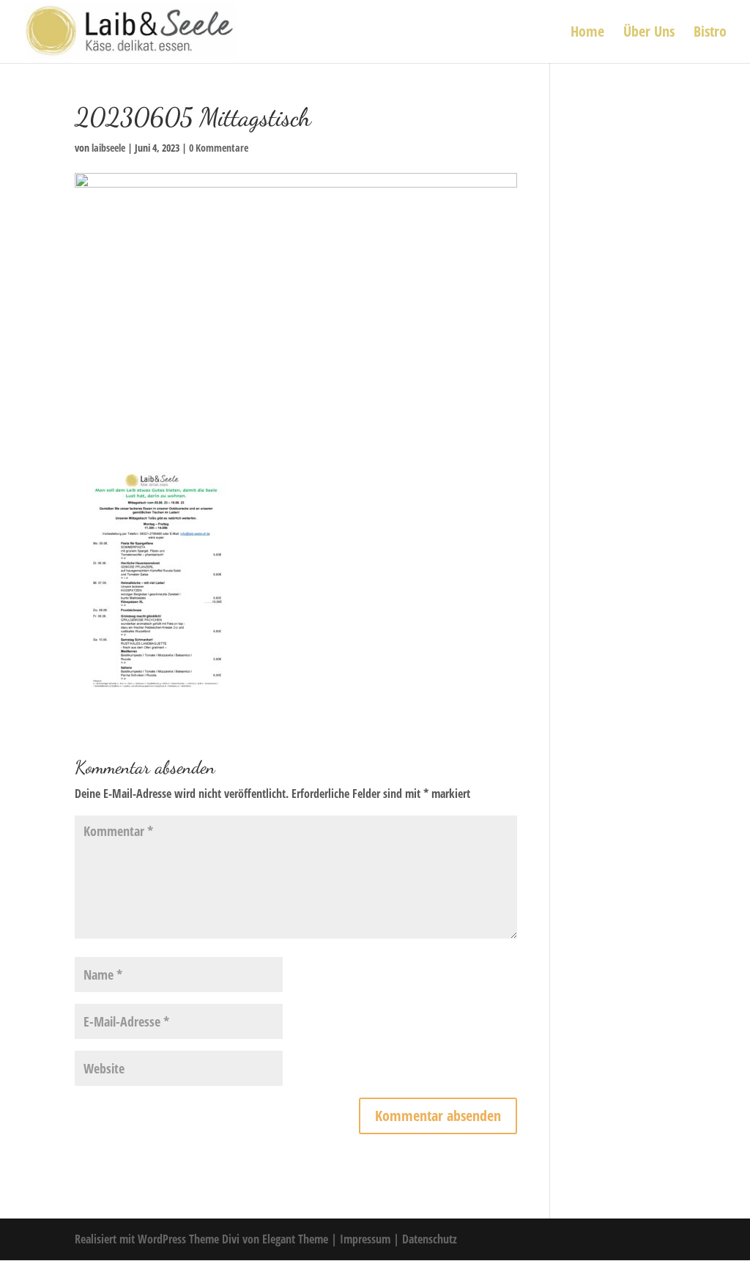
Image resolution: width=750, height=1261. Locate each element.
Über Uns (649, 33)
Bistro (710, 33)
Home (587, 33)
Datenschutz (429, 1239)
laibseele (108, 148)
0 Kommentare (218, 148)
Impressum (366, 1239)
